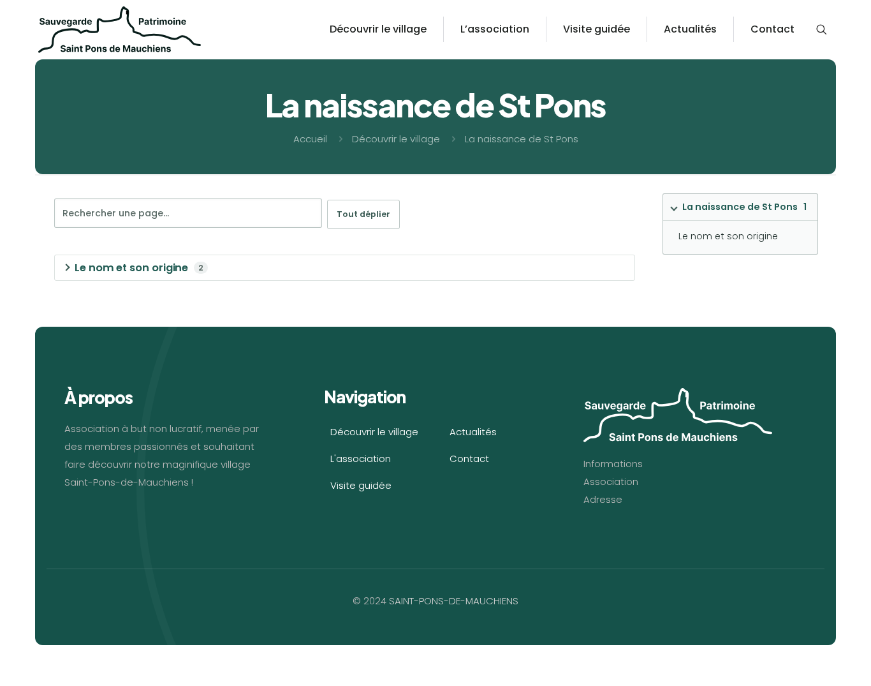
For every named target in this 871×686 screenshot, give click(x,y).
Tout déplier (363, 214)
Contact (469, 458)
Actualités (473, 431)
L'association (360, 458)
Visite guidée (361, 485)
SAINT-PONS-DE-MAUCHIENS (453, 601)
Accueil (310, 138)
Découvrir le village (396, 138)
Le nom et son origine (728, 236)
